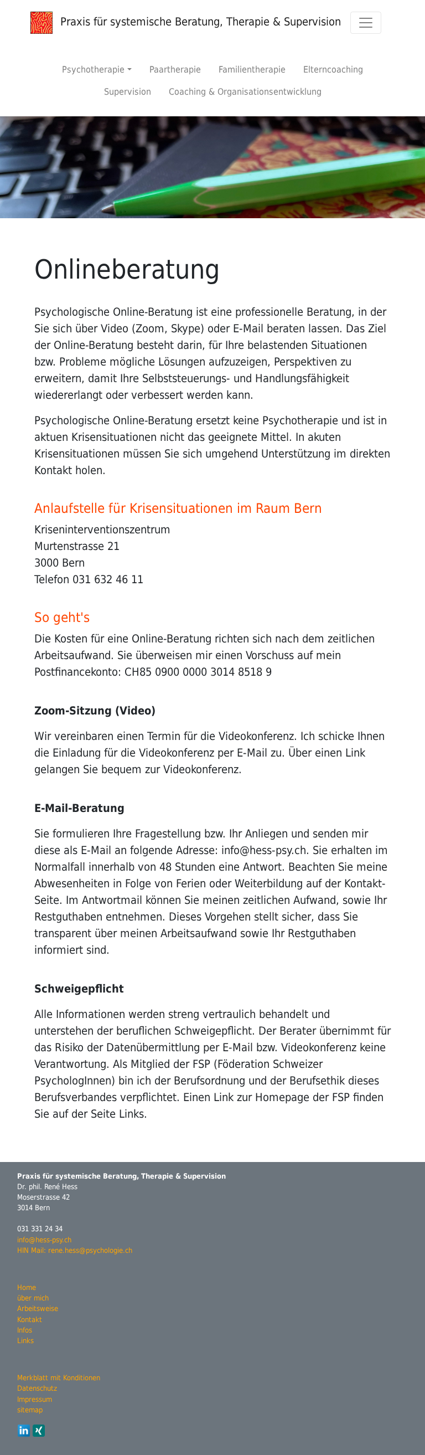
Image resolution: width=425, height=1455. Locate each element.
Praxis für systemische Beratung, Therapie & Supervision (199, 21)
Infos (24, 1330)
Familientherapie (252, 69)
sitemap (30, 1410)
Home (26, 1287)
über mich (33, 1298)
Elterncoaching (333, 69)
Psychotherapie (93, 69)
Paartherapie (175, 69)
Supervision (127, 91)
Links (25, 1340)
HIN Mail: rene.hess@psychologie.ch (74, 1250)
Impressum (34, 1399)
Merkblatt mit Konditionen (58, 1378)
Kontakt (29, 1319)
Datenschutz (37, 1388)
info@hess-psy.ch (44, 1240)
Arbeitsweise (37, 1308)
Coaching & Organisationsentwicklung (245, 91)
